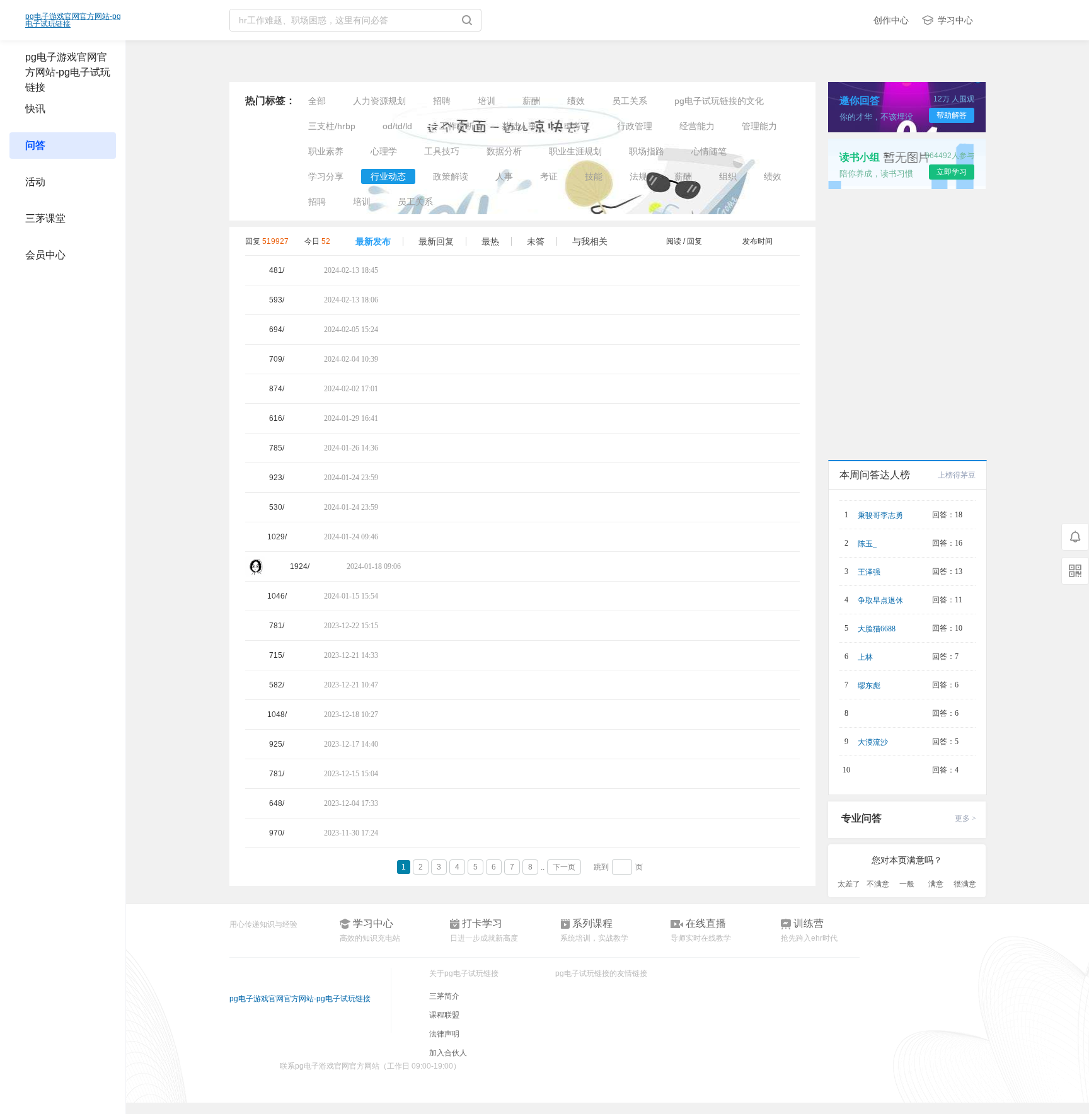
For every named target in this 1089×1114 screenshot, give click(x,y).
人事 (504, 176)
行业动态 (388, 176)
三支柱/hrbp (331, 126)
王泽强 (869, 572)
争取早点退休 (880, 600)
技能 (593, 176)
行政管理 (634, 126)
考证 (549, 176)
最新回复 (436, 241)
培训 (486, 101)
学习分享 (325, 176)
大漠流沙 (873, 742)
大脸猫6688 (877, 628)
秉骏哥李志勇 (880, 515)
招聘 (442, 101)
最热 (490, 241)
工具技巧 (441, 151)
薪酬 (531, 101)
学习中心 (955, 20)
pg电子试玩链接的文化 (719, 101)
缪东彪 (869, 685)
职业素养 (325, 151)
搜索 (471, 20)
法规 (638, 176)
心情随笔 (709, 151)
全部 (317, 101)
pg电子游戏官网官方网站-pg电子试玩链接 (73, 20)
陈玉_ (867, 543)
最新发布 (373, 241)
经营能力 (697, 126)
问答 (35, 145)
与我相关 (590, 241)
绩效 (576, 101)
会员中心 (45, 255)
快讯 (35, 108)
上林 (865, 657)
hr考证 (577, 126)
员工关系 (629, 101)
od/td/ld (397, 126)
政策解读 (450, 176)
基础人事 (519, 126)
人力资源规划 (379, 101)
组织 (728, 176)
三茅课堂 (45, 218)
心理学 (384, 151)
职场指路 (646, 151)
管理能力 (759, 126)
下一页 (564, 867)
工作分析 (457, 126)
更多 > (965, 818)
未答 (535, 241)
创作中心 (891, 20)
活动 (35, 181)
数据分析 (504, 151)
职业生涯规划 (575, 151)
